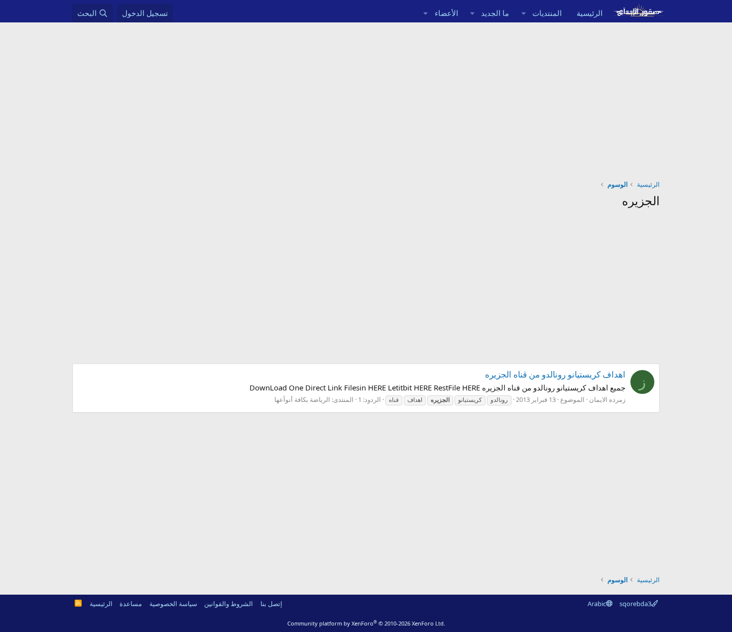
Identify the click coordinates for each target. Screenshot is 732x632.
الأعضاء (446, 13)
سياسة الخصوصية (173, 603)
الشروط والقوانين (228, 603)
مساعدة (131, 603)
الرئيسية (590, 13)
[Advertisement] (366, 97)
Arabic (597, 603)
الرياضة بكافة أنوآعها (302, 399)
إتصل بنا (271, 603)
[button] (523, 13)
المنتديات (547, 13)
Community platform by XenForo (366, 623)
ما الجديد (495, 13)
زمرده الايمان (607, 399)
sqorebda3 (635, 603)
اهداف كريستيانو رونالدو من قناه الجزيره (555, 374)
